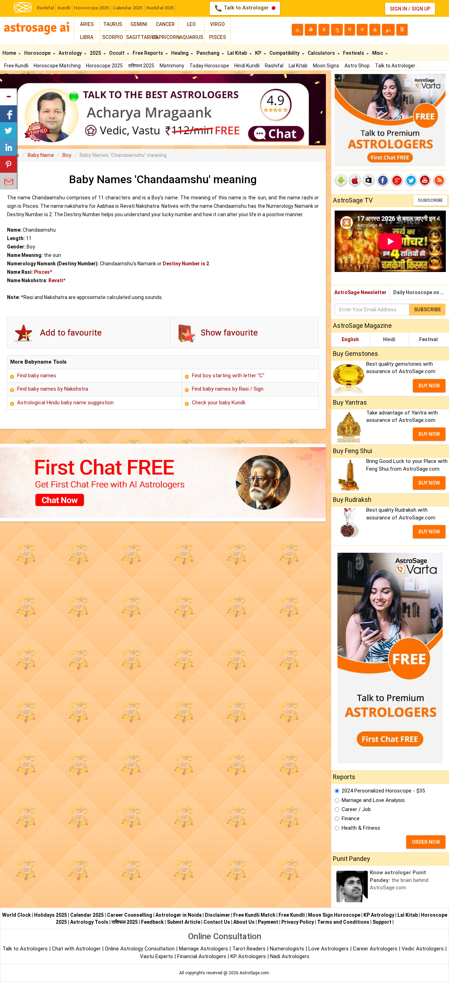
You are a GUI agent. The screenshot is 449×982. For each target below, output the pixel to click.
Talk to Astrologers (25, 948)
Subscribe (430, 200)
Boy (66, 155)
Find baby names (36, 375)
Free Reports (148, 53)
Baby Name (41, 155)
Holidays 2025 (50, 915)
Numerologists (288, 948)
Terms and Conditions (343, 922)
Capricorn (165, 37)
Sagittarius (139, 37)
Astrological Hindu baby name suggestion (65, 402)
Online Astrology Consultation (140, 948)
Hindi (389, 339)
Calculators (322, 53)
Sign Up (420, 9)
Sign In (398, 9)
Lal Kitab (298, 65)
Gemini (138, 24)
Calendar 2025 (127, 8)
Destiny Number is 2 (186, 263)
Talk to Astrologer (242, 8)
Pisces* (43, 272)
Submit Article (183, 922)
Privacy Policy (297, 922)
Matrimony (172, 65)
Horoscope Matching (57, 65)
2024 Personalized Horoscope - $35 (383, 791)
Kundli (64, 8)
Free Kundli (16, 65)
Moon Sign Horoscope (334, 915)
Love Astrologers (328, 948)
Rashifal (45, 8)
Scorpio (112, 37)
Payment (268, 922)
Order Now (426, 842)
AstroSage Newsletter (360, 292)
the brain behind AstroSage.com (399, 880)
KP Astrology (378, 915)
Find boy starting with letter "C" (228, 375)
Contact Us (216, 922)
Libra (86, 37)
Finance (351, 818)
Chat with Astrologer (77, 948)
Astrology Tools (89, 922)
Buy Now (429, 386)
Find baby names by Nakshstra (52, 389)
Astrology (71, 53)
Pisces (217, 37)
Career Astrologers (375, 948)
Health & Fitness (361, 828)
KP (258, 53)
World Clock (16, 915)
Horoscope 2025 (91, 8)
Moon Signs (326, 65)
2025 (96, 53)
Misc (378, 53)
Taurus (112, 24)
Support (382, 922)
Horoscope (38, 53)
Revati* (56, 280)
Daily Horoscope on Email (421, 292)
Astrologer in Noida (178, 915)
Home (9, 53)
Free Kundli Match (254, 915)
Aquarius (191, 37)
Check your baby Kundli (218, 402)
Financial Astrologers (201, 956)
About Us (244, 922)
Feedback (152, 922)
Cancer (165, 24)
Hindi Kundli (247, 65)
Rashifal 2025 (160, 8)
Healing (180, 53)
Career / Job (356, 809)
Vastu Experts (156, 956)
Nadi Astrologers (289, 956)
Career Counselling (129, 915)
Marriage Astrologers (204, 948)
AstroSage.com (254, 972)
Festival (428, 339)
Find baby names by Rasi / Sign (227, 389)
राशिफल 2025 (141, 65)
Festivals (354, 53)
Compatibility (285, 53)
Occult (117, 53)
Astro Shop (357, 65)
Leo (191, 24)
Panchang (208, 53)
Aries (87, 24)
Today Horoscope (209, 65)
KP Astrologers (248, 956)
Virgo (217, 24)
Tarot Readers (249, 948)
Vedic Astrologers (423, 948)
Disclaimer (217, 915)
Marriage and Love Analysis (373, 800)
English (350, 339)
